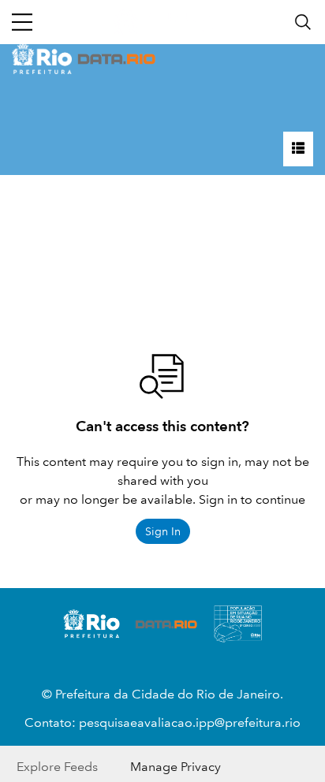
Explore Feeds (57, 766)
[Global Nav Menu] (22, 22)
